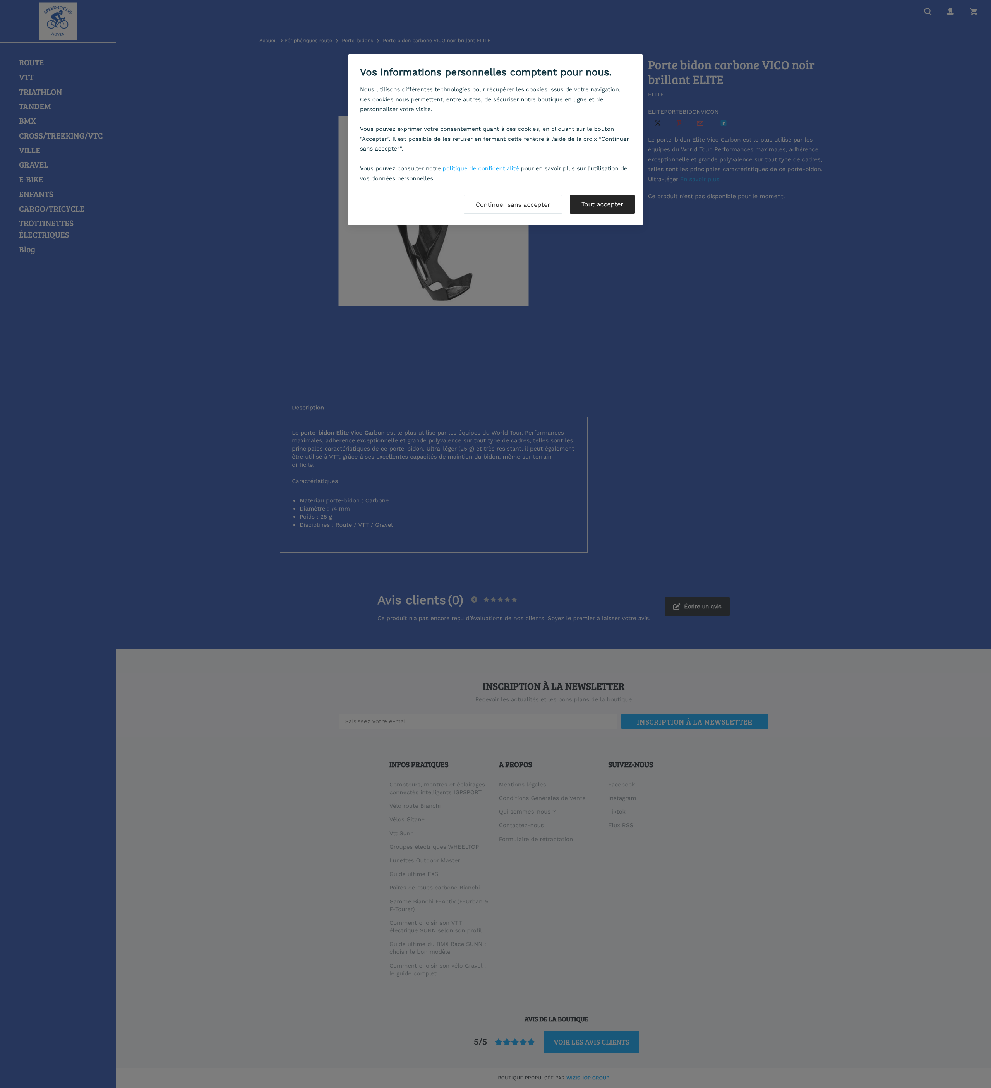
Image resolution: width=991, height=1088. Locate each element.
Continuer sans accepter (513, 204)
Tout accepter (602, 204)
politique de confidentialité (481, 168)
